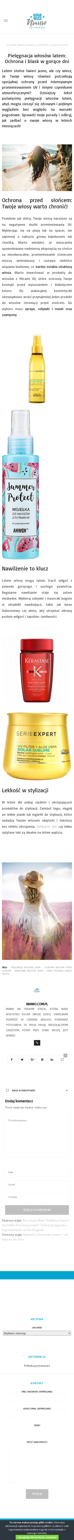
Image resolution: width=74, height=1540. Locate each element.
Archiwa (37, 1327)
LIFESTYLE (42, 45)
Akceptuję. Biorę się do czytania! (37, 1537)
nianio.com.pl (37, 1004)
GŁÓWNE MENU (15, 45)
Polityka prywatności (37, 1365)
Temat (37, 1425)
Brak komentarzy (24, 1090)
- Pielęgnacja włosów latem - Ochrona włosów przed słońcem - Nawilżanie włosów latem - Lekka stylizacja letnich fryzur (37, 970)
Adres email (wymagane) (37, 1408)
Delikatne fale (46, 826)
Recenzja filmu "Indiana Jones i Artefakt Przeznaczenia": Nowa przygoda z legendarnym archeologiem (35, 1225)
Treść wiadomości (37, 1442)
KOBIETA (30, 45)
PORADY (54, 45)
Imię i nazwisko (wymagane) (37, 1391)
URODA (64, 45)
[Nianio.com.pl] (37, 21)
